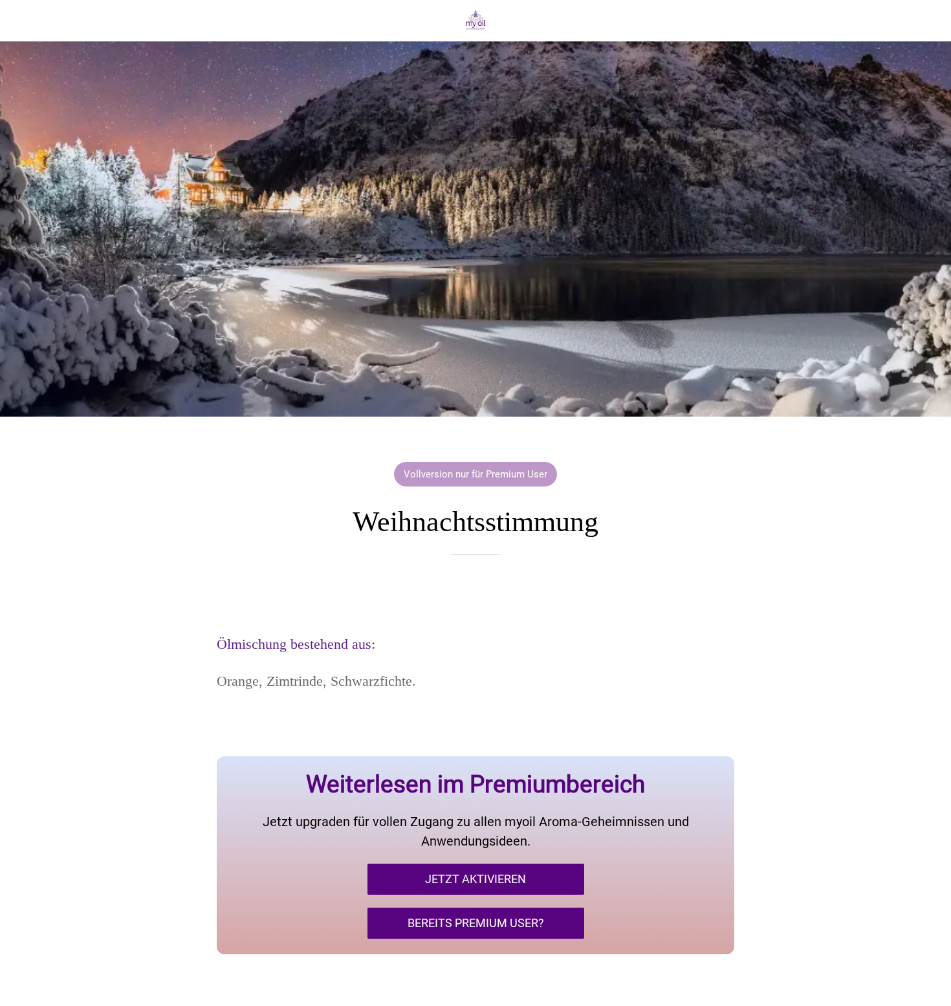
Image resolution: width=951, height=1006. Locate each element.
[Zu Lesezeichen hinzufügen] (475, 593)
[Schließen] (26, 20)
